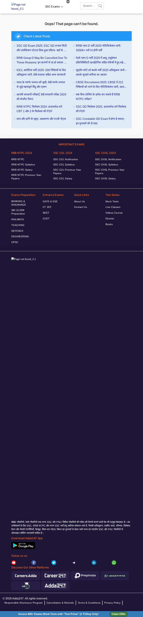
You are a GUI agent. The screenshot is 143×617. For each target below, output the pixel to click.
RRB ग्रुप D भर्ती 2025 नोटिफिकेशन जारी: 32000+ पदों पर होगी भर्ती (98, 48)
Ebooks (110, 218)
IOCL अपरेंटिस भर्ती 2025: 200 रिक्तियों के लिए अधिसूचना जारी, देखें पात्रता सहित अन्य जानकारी (41, 72)
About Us (79, 201)
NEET (46, 212)
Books (109, 224)
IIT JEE (47, 207)
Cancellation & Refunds (60, 602)
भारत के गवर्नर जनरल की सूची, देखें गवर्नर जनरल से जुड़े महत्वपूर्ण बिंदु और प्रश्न (41, 84)
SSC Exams (52, 6)
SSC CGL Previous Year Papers (67, 171)
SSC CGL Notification (65, 159)
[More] (68, 2)
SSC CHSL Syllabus (106, 164)
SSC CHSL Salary (105, 178)
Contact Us (80, 207)
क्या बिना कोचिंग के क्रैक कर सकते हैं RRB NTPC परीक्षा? (98, 96)
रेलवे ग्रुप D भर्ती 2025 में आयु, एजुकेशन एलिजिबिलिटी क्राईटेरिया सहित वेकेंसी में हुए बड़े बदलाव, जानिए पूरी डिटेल (99, 60)
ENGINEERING (20, 236)
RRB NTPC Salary (21, 169)
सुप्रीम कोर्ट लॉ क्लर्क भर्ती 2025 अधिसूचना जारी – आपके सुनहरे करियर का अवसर (101, 72)
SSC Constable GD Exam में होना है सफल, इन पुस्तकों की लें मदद (100, 121)
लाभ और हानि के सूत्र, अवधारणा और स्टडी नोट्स (41, 118)
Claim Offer (119, 613)
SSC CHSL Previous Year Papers (110, 171)
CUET (46, 218)
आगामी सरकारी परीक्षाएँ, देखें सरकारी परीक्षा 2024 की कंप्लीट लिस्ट (41, 96)
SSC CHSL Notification (108, 159)
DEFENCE (17, 230)
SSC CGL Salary (62, 178)
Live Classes (113, 207)
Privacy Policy (112, 602)
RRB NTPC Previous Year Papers (26, 177)
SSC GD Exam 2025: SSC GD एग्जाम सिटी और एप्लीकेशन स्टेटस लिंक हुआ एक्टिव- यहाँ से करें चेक (42, 48)
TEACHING (17, 225)
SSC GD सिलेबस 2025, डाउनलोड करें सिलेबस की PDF (101, 109)
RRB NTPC (17, 159)
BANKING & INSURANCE (18, 203)
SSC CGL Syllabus (64, 164)
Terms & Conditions (89, 602)
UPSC (14, 242)
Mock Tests (112, 201)
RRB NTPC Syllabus (23, 164)
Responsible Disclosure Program (23, 602)
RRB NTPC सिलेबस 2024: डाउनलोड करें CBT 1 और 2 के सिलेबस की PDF (39, 109)
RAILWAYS (17, 219)
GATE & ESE (50, 201)
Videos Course (114, 212)
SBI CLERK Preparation (18, 212)
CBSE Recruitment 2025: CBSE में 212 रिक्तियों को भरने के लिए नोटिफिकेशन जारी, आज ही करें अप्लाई (101, 85)
